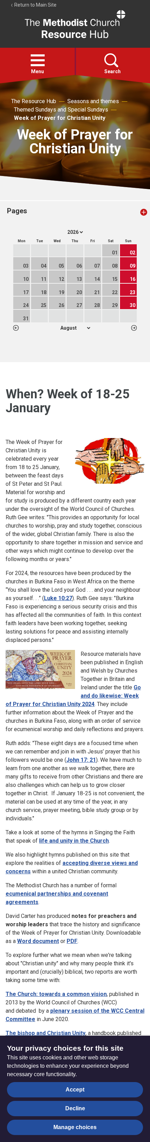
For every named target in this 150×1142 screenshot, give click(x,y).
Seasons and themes (93, 101)
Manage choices (75, 1127)
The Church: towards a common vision (56, 994)
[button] (38, 60)
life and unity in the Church (74, 840)
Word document (38, 941)
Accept (75, 1090)
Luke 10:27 (58, 598)
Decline (75, 1108)
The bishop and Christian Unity (45, 1033)
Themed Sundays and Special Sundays (61, 109)
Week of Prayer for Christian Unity (59, 118)
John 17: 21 (81, 760)
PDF (72, 941)
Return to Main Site (35, 5)
